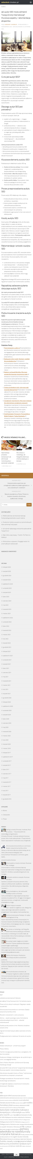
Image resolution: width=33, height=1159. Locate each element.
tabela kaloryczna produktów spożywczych (16, 1142)
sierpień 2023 (7, 592)
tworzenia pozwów (4, 1146)
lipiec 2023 (6, 596)
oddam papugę (20, 1124)
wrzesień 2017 (7, 761)
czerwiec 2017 (7, 774)
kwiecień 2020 (7, 731)
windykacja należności (15, 1146)
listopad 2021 (7, 651)
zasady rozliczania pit (26, 1146)
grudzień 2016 (7, 799)
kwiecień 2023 (7, 609)
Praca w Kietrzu (4, 1049)
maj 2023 (5, 605)
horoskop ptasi (6, 1105)
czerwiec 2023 (7, 601)
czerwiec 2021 (7, 672)
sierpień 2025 (7, 571)
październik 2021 (8, 655)
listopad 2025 (7, 567)
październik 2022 (8, 618)
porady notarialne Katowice (15, 1133)
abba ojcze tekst (6, 1095)
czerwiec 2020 (7, 723)
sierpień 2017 (7, 765)
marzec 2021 (6, 685)
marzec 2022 (6, 634)
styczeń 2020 (7, 744)
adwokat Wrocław (10, 1103)
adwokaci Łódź (16, 1095)
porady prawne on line (6, 1137)
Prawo (5, 819)
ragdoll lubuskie (17, 1137)
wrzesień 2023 (7, 588)
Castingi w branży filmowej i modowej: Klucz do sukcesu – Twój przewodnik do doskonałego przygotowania (16, 832)
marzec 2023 (6, 613)
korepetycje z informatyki (10, 1112)
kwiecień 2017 (7, 782)
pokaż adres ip (15, 1129)
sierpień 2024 (7, 580)
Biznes (3, 7)
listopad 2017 (7, 752)
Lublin (11, 1115)
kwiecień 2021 (7, 681)
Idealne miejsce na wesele (13, 905)
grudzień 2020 (7, 698)
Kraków (23, 1112)
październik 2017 (8, 757)
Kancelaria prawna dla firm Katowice (9, 1107)
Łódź (1, 1148)
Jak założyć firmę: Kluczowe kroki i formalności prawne (15, 1001)
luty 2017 (5, 790)
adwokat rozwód (18, 1100)
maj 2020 (5, 727)
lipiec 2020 (6, 719)
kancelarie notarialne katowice (14, 1110)
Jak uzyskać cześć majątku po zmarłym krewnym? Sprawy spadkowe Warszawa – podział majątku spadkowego (15, 943)
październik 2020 (8, 706)
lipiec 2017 (6, 769)
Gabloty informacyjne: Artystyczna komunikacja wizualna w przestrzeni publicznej (13, 958)
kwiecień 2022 (7, 630)
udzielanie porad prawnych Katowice (10, 998)
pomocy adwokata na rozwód (14, 1130)
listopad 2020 (7, 702)
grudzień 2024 (7, 575)
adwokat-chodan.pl (11, 24)
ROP (1, 995)
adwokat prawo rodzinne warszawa (24, 1098)
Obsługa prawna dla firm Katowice (10, 1122)
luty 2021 (5, 689)
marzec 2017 (6, 786)
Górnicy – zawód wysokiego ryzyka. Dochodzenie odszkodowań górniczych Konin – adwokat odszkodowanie (14, 1020)
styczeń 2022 (7, 643)
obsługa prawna (26, 1119)
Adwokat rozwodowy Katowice (6, 1100)
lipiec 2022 (6, 626)
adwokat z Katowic (19, 1103)
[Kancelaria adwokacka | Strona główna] (13, 2)
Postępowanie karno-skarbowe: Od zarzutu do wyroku (15, 1036)
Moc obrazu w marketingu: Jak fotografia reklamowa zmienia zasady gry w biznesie (22, 457)
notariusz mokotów (4, 1119)
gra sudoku (28, 1103)
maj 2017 (5, 778)
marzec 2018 (6, 748)
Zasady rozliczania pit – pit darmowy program (13, 1046)
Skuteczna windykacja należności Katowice (20, 1139)
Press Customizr (25, 1157)
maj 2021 (5, 677)
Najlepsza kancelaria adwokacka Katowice (18, 1117)
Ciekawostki (6, 815)
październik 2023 (8, 584)
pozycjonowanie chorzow (8, 860)
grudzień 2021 (7, 647)
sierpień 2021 (7, 664)
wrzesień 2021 (7, 660)
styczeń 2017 (7, 795)
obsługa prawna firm (25, 1122)
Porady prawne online (27, 1134)
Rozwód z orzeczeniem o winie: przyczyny (12, 1015)
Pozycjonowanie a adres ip (12, 348)
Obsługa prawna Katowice (8, 1124)
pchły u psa (24, 1126)
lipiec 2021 (6, 668)
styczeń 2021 (7, 693)
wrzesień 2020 (7, 710)
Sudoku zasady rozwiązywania (13, 1141)
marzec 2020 (6, 736)
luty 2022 (5, 639)
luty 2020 (5, 740)
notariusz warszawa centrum (15, 1119)
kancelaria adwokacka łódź (21, 1105)
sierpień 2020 (7, 715)
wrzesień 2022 (7, 622)
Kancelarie (21, 1107)
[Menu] (30, 2)
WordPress (12, 1157)
